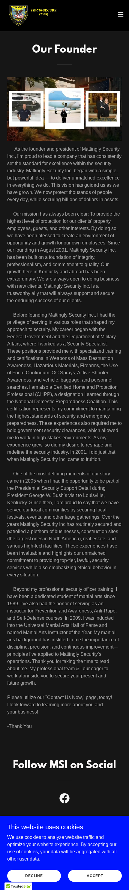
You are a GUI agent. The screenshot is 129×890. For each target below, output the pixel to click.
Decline (34, 875)
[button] (121, 14)
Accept (95, 875)
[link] (32, 14)
